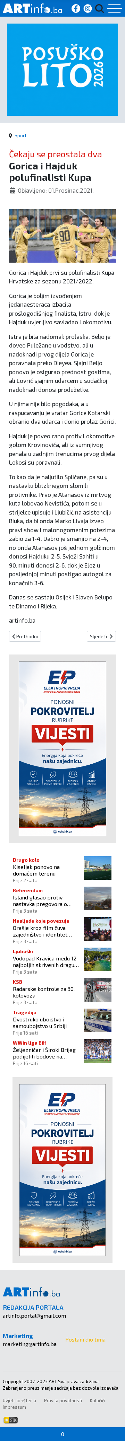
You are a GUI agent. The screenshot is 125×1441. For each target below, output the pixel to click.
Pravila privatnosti (63, 1400)
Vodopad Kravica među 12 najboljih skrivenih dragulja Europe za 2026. (46, 961)
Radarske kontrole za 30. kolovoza (44, 992)
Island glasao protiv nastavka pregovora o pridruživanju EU (40, 900)
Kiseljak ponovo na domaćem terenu (36, 870)
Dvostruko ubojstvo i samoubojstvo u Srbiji (40, 1022)
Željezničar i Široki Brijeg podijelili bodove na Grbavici (44, 1053)
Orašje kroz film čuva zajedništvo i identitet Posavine (40, 931)
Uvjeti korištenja (19, 1400)
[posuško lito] (62, 68)
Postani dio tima (85, 1339)
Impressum (14, 1407)
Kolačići (97, 1400)
